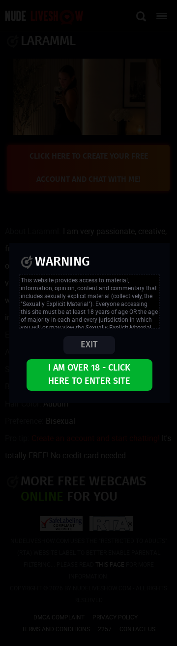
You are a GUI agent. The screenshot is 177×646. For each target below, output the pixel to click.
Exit (89, 344)
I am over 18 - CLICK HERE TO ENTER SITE (89, 375)
